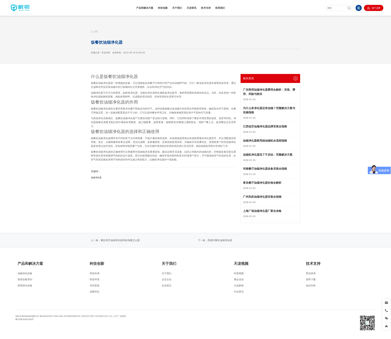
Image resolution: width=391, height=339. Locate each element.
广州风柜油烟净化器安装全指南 (262, 196)
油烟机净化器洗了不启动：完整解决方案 (267, 154)
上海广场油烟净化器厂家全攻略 (262, 210)
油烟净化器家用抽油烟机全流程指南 (265, 140)
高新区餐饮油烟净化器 (220, 240)
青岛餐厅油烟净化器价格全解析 (262, 182)
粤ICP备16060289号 (24, 319)
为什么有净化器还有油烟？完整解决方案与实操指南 (269, 110)
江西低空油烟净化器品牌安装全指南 (265, 126)
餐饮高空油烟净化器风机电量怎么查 (120, 240)
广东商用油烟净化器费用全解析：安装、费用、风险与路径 (269, 92)
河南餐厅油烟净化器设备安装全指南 (265, 168)
